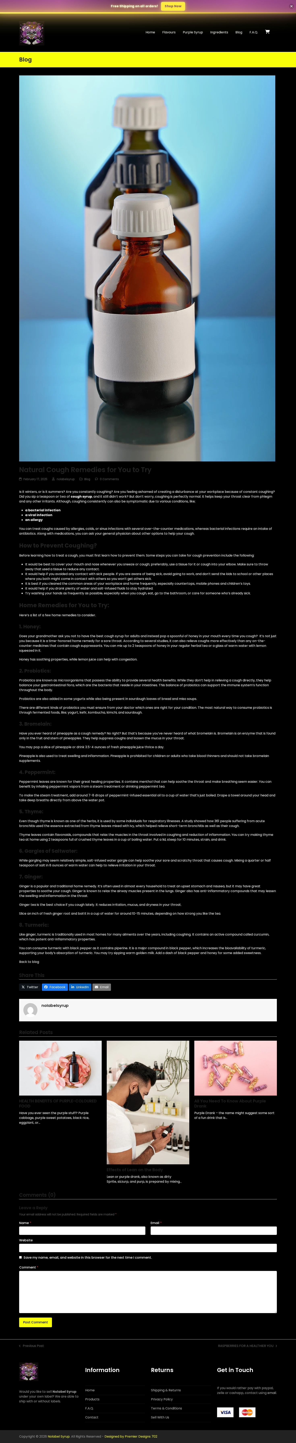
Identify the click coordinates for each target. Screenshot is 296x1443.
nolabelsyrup (66, 479)
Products (92, 1399)
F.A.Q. (89, 1408)
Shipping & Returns (166, 1390)
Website (26, 1240)
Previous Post (31, 1345)
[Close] (291, 6)
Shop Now (173, 6)
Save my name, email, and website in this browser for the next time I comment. (88, 1257)
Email (156, 1223)
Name (25, 1223)
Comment (28, 1267)
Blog (87, 479)
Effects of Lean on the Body (135, 1170)
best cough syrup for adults (118, 636)
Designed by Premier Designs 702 (131, 1436)
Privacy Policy (162, 1399)
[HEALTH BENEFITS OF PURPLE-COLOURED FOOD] (60, 1068)
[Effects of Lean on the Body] (148, 1102)
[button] (267, 32)
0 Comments (109, 479)
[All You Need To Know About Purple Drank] (235, 1068)
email (271, 1393)
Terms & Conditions (166, 1408)
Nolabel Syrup (59, 1436)
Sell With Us (160, 1417)
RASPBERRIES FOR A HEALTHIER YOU (245, 1345)
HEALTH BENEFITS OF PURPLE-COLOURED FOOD (58, 1103)
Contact (91, 1417)
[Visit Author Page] (30, 1010)
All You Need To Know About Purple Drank (230, 1103)
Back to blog (29, 961)
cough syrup (81, 496)
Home (90, 1390)
